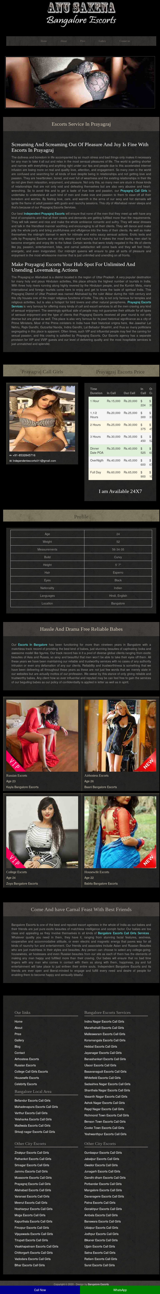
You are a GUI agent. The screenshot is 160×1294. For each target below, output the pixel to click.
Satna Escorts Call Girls (99, 1252)
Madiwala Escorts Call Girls (32, 1125)
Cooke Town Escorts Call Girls (104, 1128)
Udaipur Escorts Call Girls (101, 1227)
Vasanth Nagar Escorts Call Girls (105, 1096)
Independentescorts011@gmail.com (34, 461)
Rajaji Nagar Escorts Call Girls (104, 1109)
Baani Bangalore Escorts (100, 787)
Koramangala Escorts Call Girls (104, 1040)
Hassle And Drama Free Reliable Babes (81, 629)
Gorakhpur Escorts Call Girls (103, 1209)
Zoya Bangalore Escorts (22, 883)
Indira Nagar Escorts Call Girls (104, 1021)
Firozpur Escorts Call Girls (32, 1227)
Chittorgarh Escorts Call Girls (34, 1252)
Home (44, 41)
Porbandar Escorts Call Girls (103, 1184)
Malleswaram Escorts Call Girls (104, 1034)
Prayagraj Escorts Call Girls (33, 1184)
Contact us (125, 41)
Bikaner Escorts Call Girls (101, 1240)
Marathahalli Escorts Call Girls (104, 1028)
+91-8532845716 (24, 455)
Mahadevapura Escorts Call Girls (36, 1107)
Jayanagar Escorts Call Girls (103, 1053)
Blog (17, 1046)
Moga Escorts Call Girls (30, 1215)
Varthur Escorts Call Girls (31, 1113)
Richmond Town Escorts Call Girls (106, 1115)
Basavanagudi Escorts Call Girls (105, 1071)
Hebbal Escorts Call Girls (100, 1046)
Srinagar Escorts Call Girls (32, 1165)
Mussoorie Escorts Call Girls (33, 1177)
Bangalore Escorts (98, 1284)
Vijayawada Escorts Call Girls (34, 1234)
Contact (20, 1053)
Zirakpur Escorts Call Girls (32, 1152)
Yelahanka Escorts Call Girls (33, 1119)
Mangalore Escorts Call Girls (103, 1190)
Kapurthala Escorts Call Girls (33, 1221)
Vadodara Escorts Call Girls (33, 1259)
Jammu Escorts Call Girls (31, 1171)
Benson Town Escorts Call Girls (105, 1121)
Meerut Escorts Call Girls (31, 1202)
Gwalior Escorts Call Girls (101, 1165)
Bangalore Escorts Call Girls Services (123, 933)
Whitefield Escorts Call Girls (102, 1078)
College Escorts (16, 872)
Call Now (40, 1290)
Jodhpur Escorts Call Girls (101, 1234)
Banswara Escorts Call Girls (102, 1221)
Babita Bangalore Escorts (101, 883)
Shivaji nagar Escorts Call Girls (35, 1132)
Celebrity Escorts (26, 1084)
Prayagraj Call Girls (133, 190)
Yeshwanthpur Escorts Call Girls (105, 1134)
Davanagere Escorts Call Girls (104, 1196)
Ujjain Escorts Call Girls (99, 1246)
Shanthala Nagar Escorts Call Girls (107, 1090)
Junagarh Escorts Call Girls (102, 1171)
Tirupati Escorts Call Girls (31, 1240)
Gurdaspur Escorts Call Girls (103, 1152)
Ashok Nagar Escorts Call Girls (104, 1103)
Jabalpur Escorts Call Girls (101, 1159)
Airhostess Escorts (96, 775)
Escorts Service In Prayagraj (81, 124)
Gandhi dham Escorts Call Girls (105, 1177)
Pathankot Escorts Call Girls (33, 1159)
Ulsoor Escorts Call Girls (100, 1065)
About (63, 41)
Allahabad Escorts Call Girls (33, 1190)
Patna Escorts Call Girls (99, 1202)
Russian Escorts (16, 775)
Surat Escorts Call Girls (99, 1265)
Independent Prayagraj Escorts (44, 213)
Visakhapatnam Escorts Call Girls (36, 1246)
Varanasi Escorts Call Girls (32, 1196)
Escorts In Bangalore (32, 644)
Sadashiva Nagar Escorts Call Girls (107, 1084)
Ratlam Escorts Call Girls (100, 1259)
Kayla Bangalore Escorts (22, 787)
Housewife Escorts (96, 872)
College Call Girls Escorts (31, 1071)
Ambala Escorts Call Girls (101, 1215)
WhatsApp (120, 1290)
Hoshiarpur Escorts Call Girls (33, 1209)
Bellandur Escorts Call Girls (32, 1100)
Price (82, 41)
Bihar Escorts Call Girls (30, 1265)
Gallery (102, 41)
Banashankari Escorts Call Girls (105, 1059)
